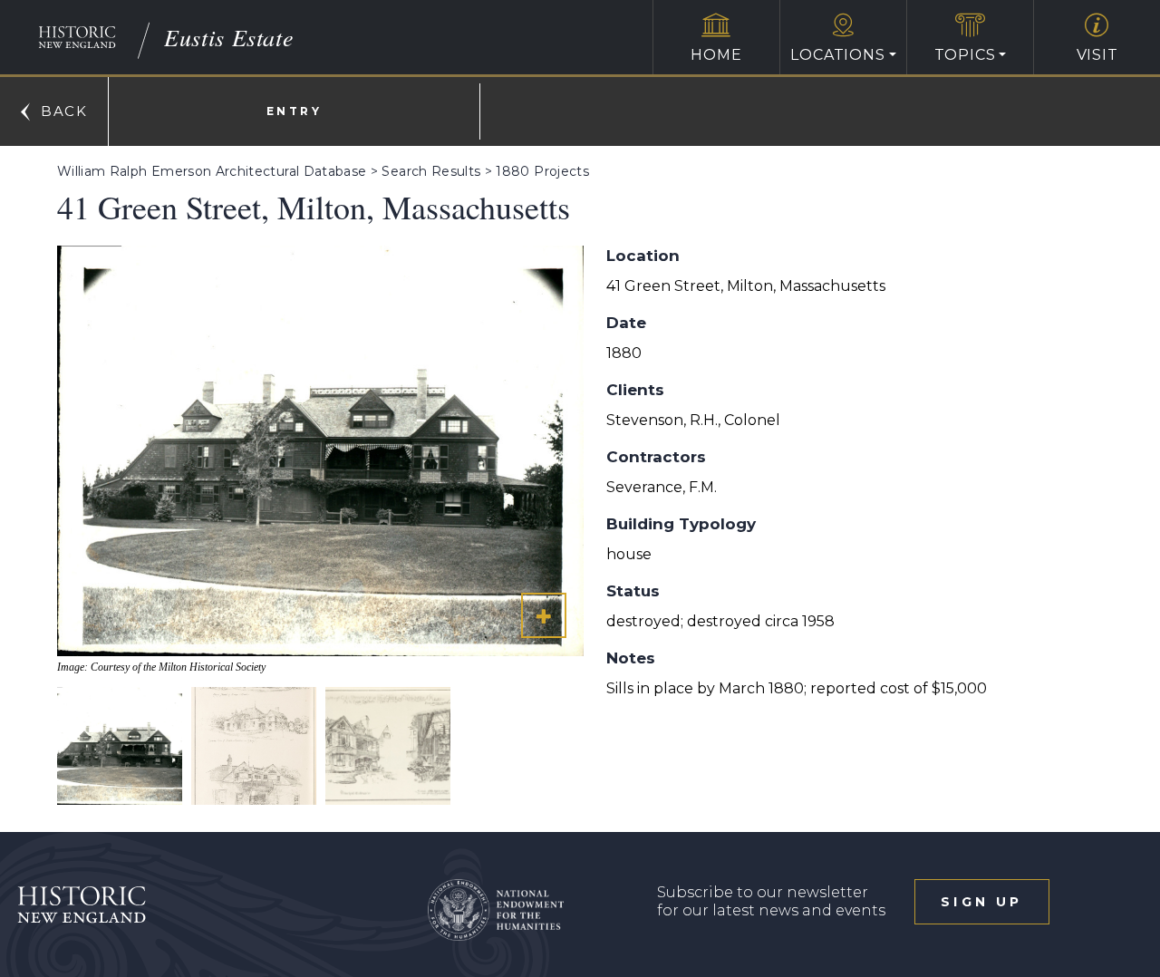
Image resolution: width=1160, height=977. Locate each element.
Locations (837, 54)
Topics (965, 54)
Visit (1097, 54)
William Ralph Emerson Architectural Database (211, 171)
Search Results (431, 171)
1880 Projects (542, 171)
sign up (981, 902)
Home (716, 54)
